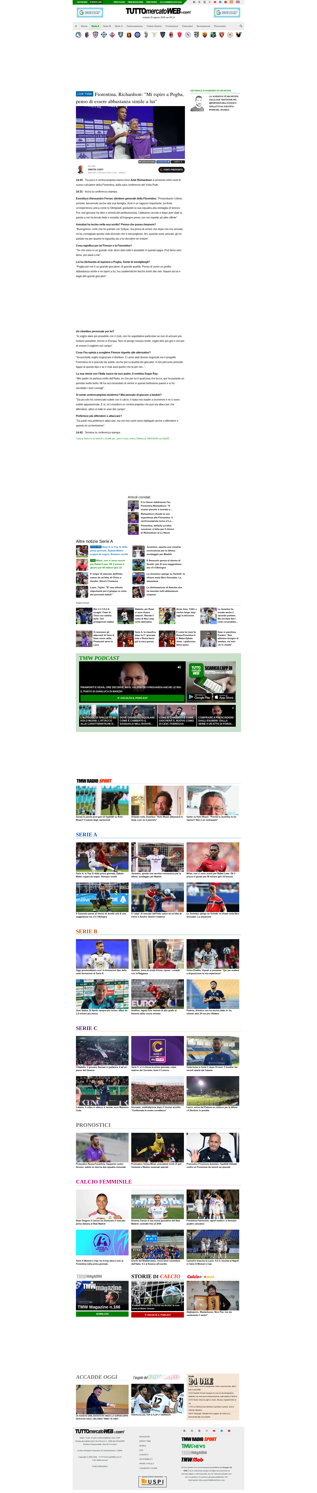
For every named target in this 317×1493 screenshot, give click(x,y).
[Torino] (221, 34)
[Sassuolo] (213, 34)
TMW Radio (119, 2)
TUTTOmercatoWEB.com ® (110, 1457)
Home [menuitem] (84, 26)
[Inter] (137, 34)
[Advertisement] (215, 221)
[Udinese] (230, 34)
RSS (141, 1450)
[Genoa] (129, 34)
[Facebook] (194, 2)
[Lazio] (154, 34)
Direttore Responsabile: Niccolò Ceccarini (100, 1444)
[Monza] (179, 34)
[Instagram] (210, 2)
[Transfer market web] (238, 2)
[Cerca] (241, 26)
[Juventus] (145, 34)
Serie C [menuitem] (119, 26)
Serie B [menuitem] (107, 26)
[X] (199, 2)
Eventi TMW (145, 1441)
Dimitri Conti (95, 169)
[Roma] (204, 34)
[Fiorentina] (112, 34)
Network (82, 2)
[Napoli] (188, 34)
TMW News (151, 2)
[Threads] (204, 2)
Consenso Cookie (148, 1468)
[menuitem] (75, 26)
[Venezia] (238, 34)
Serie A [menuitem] (95, 26)
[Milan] (171, 34)
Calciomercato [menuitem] (135, 26)
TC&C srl (89, 1438)
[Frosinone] (120, 34)
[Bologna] (87, 34)
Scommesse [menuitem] (203, 26)
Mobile (142, 1446)
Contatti (143, 1455)
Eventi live (96, 2)
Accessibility (146, 1459)
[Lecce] (162, 34)
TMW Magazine (135, 2)
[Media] (225, 2)
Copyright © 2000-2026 (87, 1457)
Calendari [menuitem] (187, 26)
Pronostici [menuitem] (220, 26)
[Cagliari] (95, 34)
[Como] (103, 34)
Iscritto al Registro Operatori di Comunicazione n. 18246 (99, 1451)
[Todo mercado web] (231, 2)
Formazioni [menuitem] (172, 26)
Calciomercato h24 (171, 2)
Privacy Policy (146, 1464)
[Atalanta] (78, 34)
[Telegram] (220, 2)
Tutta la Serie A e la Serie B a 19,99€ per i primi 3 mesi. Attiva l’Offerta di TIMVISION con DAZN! (122, 438)
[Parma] (196, 34)
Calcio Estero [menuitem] (154, 26)
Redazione (144, 1437)
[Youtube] (215, 2)
